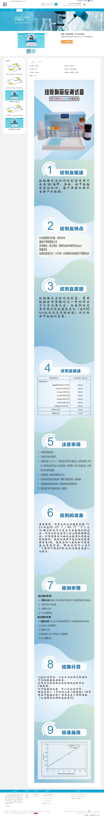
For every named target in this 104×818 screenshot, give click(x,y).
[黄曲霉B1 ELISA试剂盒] (14, 95)
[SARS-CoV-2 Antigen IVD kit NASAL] (14, 82)
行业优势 (27, 10)
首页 (5, 10)
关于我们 (12, 10)
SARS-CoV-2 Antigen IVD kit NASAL (14, 87)
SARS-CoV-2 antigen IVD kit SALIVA (14, 74)
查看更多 (7, 806)
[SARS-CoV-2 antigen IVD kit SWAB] (14, 109)
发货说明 (27, 796)
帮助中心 (36, 791)
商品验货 (27, 794)
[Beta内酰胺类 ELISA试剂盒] (14, 123)
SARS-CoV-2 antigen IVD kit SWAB (14, 115)
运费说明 (27, 798)
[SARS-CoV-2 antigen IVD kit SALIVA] (14, 68)
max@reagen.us (48, 801)
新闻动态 (35, 10)
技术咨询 (35, 796)
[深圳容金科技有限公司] (5, 4)
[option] (31, 40)
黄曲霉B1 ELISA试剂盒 (14, 101)
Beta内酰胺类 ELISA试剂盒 (14, 129)
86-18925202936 (48, 798)
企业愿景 (14, 791)
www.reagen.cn (48, 803)
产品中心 (19, 10)
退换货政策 (36, 794)
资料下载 (40, 61)
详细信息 (33, 61)
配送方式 (27, 791)
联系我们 (47, 791)
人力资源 (42, 10)
